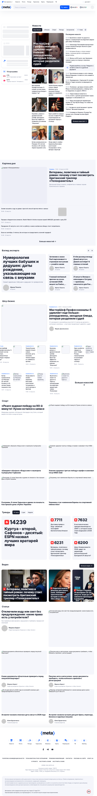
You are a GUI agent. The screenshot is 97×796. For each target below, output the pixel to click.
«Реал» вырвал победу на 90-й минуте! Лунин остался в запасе (23, 407)
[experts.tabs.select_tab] (88, 250)
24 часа (16, 512)
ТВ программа (12, 72)
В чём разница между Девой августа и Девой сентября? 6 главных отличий (82, 260)
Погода (29, 2)
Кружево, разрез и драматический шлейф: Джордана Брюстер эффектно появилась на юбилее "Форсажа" (39, 118)
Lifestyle (46, 30)
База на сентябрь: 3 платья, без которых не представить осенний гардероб (26, 232)
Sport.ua (90, 758)
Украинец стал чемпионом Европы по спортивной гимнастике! (70, 503)
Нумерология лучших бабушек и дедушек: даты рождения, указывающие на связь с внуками (21, 267)
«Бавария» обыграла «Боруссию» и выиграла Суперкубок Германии (21, 472)
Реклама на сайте (80, 758)
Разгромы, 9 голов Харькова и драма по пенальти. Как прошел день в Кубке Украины (23, 503)
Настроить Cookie (45, 761)
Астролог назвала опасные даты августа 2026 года (24, 715)
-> (84, 383)
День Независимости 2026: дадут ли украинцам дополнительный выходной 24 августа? (82, 551)
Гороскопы (36, 2)
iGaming (84, 743)
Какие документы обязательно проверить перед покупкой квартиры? (22, 677)
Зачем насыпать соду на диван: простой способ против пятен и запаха (24, 208)
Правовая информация (56, 758)
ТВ (56, 2)
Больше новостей (46, 241)
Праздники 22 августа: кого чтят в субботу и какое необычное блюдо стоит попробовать (30, 226)
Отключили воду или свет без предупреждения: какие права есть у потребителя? (22, 614)
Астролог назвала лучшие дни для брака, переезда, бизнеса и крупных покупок (71, 716)
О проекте (34, 761)
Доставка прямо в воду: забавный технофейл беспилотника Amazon (59, 527)
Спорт (54, 30)
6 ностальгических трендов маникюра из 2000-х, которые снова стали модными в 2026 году (83, 528)
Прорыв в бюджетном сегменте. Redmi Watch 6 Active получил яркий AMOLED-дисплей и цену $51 (33, 219)
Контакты (69, 758)
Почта (23, 2)
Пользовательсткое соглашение (36, 758)
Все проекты (7, 2)
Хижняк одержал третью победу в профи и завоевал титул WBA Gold (71, 472)
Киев (81, 30)
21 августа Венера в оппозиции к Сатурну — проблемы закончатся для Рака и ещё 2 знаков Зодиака (82, 281)
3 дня (23, 512)
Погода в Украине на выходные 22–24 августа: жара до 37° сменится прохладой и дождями (83, 586)
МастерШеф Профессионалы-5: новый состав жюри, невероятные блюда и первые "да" (39, 89)
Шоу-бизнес (37, 30)
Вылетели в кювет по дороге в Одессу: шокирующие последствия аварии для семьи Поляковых (54, 383)
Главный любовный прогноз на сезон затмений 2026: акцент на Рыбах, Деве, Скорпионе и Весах (57, 281)
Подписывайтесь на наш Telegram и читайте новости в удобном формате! (81, 67)
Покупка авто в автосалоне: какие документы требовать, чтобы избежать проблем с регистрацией (68, 678)
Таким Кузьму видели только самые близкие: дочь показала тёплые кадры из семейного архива (56, 90)
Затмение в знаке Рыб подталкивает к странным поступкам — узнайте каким (58, 260)
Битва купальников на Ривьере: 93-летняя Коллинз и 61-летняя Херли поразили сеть (39, 145)
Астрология (70, 30)
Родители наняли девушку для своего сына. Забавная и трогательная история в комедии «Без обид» (59, 586)
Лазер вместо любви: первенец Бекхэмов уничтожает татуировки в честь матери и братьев (56, 145)
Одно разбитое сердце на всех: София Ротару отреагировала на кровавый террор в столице (56, 117)
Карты (43, 2)
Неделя (30, 512)
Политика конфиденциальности (13, 758)
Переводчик (50, 2)
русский (87, 2)
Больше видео (85, 566)
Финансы (47, 743)
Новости (17, 2)
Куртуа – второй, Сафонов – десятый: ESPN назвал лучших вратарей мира (24, 537)
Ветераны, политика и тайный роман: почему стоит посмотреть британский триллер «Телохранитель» (71, 176)
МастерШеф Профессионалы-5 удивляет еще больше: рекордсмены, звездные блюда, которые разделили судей (71, 314)
